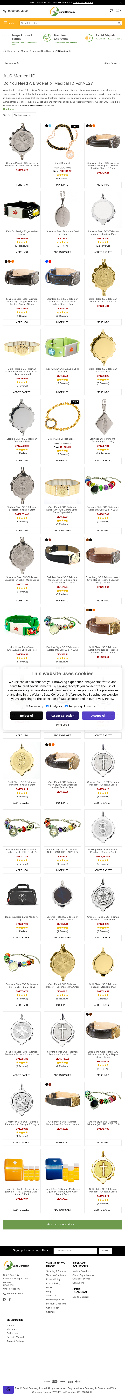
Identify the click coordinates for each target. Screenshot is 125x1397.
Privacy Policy (53, 1279)
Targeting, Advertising (84, 706)
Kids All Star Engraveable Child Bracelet (62, 370)
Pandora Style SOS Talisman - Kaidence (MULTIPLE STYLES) (103, 1123)
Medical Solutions (81, 1271)
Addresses (12, 1333)
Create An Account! (83, 2)
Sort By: (7, 115)
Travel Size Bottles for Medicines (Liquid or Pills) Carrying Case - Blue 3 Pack (62, 1192)
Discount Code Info (56, 1303)
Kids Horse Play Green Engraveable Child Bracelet (21, 648)
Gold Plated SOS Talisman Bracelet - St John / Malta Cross (62, 985)
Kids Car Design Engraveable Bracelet (22, 232)
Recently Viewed (15, 1337)
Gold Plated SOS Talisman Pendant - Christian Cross (103, 1190)
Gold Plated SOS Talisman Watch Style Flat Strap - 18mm (62, 1123)
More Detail (62, 724)
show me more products (60, 1224)
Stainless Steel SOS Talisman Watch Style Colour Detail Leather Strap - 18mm (62, 301)
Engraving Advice (55, 1299)
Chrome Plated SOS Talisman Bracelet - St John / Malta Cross (22, 164)
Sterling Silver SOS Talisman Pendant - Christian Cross (62, 1053)
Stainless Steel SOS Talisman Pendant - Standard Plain (103, 232)
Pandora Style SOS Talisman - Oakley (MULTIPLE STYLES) (62, 850)
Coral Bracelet (62, 163)
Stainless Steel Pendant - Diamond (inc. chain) (103, 440)
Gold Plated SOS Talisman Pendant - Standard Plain (103, 985)
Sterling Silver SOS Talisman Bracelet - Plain (22, 440)
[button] (62, 63)
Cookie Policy (53, 1283)
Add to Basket (62, 252)
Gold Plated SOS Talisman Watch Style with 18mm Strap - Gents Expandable (62, 510)
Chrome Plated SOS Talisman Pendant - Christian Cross (103, 783)
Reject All (27, 715)
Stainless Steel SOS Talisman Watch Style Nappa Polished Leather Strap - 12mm (103, 165)
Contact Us (78, 1282)
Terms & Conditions (56, 1275)
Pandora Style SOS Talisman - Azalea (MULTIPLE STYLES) (62, 648)
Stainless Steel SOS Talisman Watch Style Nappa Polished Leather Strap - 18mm (22, 301)
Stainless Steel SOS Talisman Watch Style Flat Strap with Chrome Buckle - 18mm (62, 580)
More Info (22, 185)
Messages (12, 1329)
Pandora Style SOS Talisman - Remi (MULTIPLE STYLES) (22, 985)
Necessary (36, 706)
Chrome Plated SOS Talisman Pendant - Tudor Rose (103, 918)
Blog (48, 1291)
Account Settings (15, 1341)
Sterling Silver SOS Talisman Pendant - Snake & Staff (103, 850)
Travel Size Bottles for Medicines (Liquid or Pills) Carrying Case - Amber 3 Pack (22, 1192)
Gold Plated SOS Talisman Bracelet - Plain (103, 370)
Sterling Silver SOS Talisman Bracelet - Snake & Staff (22, 508)
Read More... (10, 109)
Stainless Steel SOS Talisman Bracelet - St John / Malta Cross (22, 578)
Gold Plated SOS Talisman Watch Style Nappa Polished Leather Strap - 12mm (63, 785)
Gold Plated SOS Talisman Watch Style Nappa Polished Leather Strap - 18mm (103, 650)
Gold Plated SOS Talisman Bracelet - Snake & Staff (103, 300)
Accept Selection (63, 715)
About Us (51, 1295)
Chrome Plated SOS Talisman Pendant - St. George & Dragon (22, 1123)
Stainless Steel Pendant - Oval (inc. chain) (62, 232)
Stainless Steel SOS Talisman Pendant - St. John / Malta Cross (22, 1053)
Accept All (98, 715)
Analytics (56, 706)
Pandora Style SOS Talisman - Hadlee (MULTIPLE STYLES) (22, 850)
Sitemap (50, 1311)
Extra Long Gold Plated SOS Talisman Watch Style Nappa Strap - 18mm (103, 1054)
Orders (10, 1325)
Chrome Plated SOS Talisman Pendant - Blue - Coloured (62, 918)
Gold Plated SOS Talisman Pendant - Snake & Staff (22, 783)
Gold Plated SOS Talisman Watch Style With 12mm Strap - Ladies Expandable (22, 371)
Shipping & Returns (56, 1271)
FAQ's (49, 1287)
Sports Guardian (80, 1297)
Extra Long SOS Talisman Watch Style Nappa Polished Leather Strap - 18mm (103, 580)
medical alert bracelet (31, 105)
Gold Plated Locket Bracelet (62, 438)
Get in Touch (52, 1307)
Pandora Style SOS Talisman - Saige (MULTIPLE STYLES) (103, 508)
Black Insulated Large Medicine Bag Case (22, 918)
